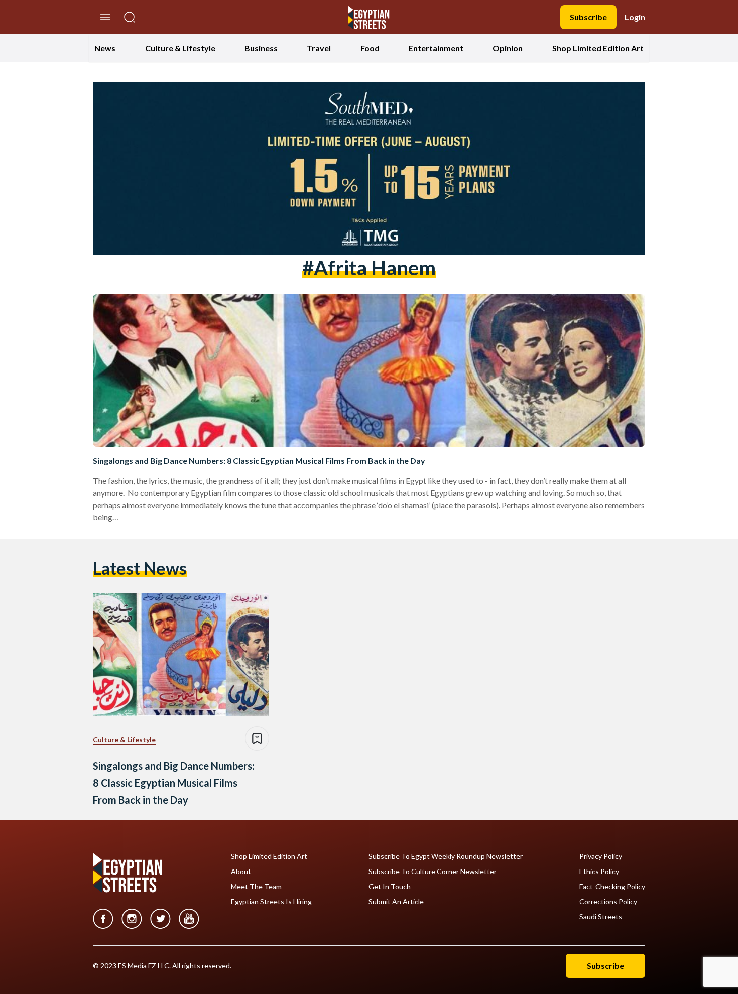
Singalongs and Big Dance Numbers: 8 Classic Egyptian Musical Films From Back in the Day (259, 460)
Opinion (508, 48)
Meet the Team (256, 887)
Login (635, 17)
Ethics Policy (599, 871)
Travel (319, 48)
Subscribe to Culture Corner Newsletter (432, 871)
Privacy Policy (600, 856)
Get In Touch (389, 887)
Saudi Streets (600, 917)
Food (370, 48)
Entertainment (436, 48)
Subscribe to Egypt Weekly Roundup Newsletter (445, 856)
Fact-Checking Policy (612, 887)
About (241, 871)
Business (261, 48)
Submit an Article (396, 902)
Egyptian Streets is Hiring (271, 902)
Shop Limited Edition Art (598, 48)
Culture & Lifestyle (180, 48)
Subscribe (588, 17)
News (104, 48)
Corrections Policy (608, 902)
